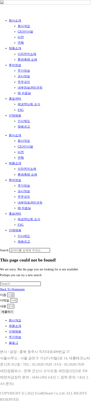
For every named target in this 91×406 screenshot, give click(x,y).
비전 (21, 37)
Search (4, 250)
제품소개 (15, 48)
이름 (3, 295)
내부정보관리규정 (30, 87)
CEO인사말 (25, 31)
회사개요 (24, 26)
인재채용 (15, 115)
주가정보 (24, 70)
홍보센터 (15, 98)
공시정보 (24, 76)
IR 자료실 (24, 93)
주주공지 (24, 82)
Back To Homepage (12, 289)
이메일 (5, 300)
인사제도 (24, 121)
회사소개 (15, 20)
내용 (3, 306)
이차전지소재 (27, 54)
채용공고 (24, 126)
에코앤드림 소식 (29, 104)
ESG (21, 110)
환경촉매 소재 (27, 59)
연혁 (21, 42)
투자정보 (15, 65)
